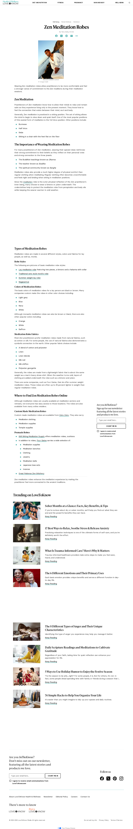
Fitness (60, 3)
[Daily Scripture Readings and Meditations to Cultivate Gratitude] (26, 654)
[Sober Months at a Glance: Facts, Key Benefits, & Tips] (26, 511)
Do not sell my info (90, 820)
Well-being (119, 3)
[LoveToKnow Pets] (37, 809)
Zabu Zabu (64, 415)
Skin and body (99, 3)
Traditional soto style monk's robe (33, 273)
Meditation (76, 22)
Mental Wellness (66, 22)
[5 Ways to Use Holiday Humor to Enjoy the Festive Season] (26, 676)
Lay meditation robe (27, 269)
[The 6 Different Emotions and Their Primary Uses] (26, 578)
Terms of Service (116, 820)
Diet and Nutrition (39, 3)
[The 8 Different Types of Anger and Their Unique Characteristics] (26, 631)
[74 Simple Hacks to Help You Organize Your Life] (26, 699)
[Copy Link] (76, 36)
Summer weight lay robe (30, 278)
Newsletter (48, 797)
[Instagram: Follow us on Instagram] (121, 779)
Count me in (111, 426)
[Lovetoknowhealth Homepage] (10, 2)
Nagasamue (24, 282)
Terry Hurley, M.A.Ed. (67, 32)
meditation (28, 182)
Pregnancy (78, 3)
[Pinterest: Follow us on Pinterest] (115, 779)
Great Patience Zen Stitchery (31, 473)
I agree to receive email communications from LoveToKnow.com (108, 433)
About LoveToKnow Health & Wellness (25, 797)
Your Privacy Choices (68, 828)
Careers (74, 797)
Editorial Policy (62, 797)
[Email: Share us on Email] (71, 36)
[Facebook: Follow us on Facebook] (102, 779)
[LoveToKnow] (17, 809)
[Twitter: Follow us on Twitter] (108, 779)
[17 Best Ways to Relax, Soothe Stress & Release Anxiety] (26, 533)
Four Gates (42, 440)
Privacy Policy (104, 820)
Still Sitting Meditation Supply (32, 436)
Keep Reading (51, 516)
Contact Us (85, 797)
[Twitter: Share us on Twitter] (61, 36)
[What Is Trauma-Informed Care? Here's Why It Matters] (26, 555)
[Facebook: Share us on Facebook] (56, 36)
